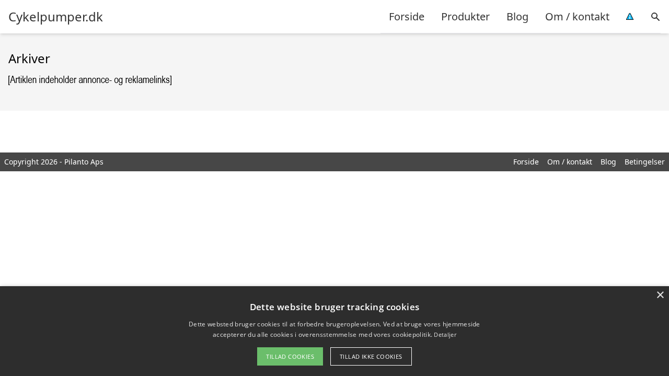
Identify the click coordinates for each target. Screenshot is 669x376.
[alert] (334, 331)
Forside (406, 16)
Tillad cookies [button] (290, 356)
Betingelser (645, 162)
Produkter (465, 16)
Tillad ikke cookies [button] (371, 356)
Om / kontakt (577, 16)
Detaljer (445, 334)
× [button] (660, 295)
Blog (517, 16)
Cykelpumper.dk (55, 16)
